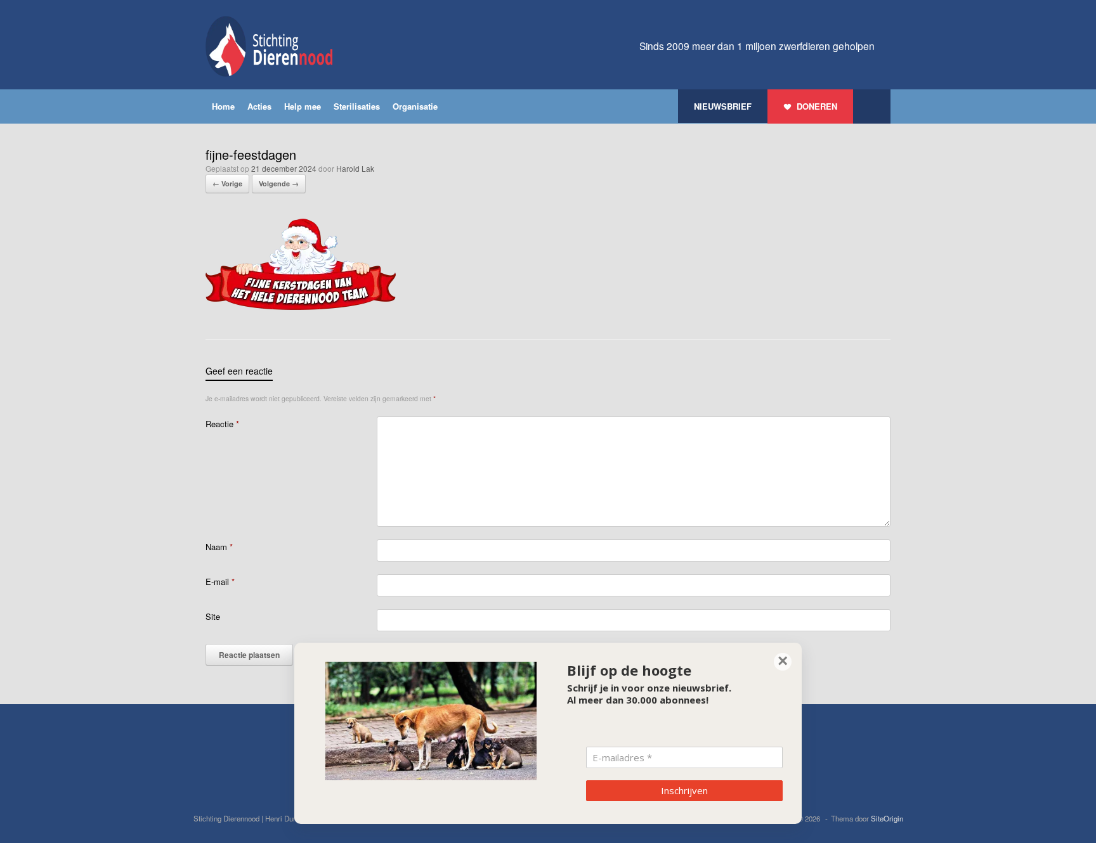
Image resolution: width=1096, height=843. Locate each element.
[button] (872, 106)
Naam (219, 547)
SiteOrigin (887, 818)
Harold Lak (355, 168)
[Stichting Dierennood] (269, 46)
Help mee (302, 106)
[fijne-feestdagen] (301, 306)
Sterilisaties (357, 106)
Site (213, 616)
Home (223, 106)
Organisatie (415, 106)
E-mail (220, 582)
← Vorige (227, 183)
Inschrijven (684, 790)
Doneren (817, 106)
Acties (259, 106)
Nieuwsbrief (723, 106)
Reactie (222, 424)
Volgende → (279, 183)
